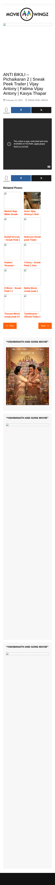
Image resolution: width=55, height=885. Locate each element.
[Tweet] (41, 110)
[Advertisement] (27, 48)
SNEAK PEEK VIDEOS (38, 100)
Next (43, 326)
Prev (11, 326)
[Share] (21, 110)
